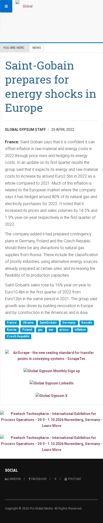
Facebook (38, 479)
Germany (69, 323)
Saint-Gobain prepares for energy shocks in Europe (50, 86)
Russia (12, 329)
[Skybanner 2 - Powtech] (51, 444)
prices (65, 329)
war (51, 329)
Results (86, 323)
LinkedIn (14, 479)
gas (41, 329)
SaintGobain (48, 323)
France (12, 323)
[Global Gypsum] (26, 6)
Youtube (74, 479)
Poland (27, 329)
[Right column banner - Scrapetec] (51, 356)
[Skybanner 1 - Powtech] (51, 420)
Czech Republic (18, 336)
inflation (80, 329)
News (36, 48)
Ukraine (28, 323)
